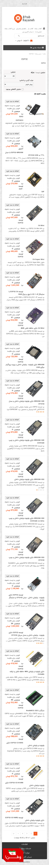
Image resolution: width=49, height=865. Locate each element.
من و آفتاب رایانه (10, 29)
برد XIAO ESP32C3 (19, 117)
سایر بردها (38, 54)
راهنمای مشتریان (21, 29)
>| (13, 833)
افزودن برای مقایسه (13, 108)
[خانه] (44, 29)
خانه (44, 54)
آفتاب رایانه (38, 29)
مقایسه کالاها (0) (40, 94)
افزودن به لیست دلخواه (12, 105)
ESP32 (31, 54)
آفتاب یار (30, 29)
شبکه (32, 72)
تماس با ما (38, 32)
